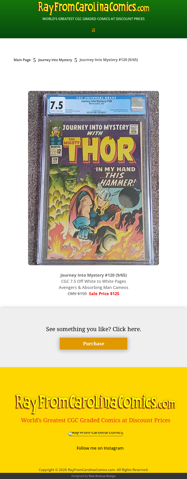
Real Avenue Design (102, 476)
